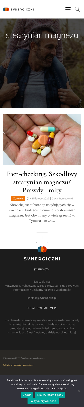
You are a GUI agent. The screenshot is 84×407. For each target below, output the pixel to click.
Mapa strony (28, 365)
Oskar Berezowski (62, 198)
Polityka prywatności (12, 365)
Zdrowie (18, 198)
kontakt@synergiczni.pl (42, 298)
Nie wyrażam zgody (50, 394)
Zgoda (27, 394)
